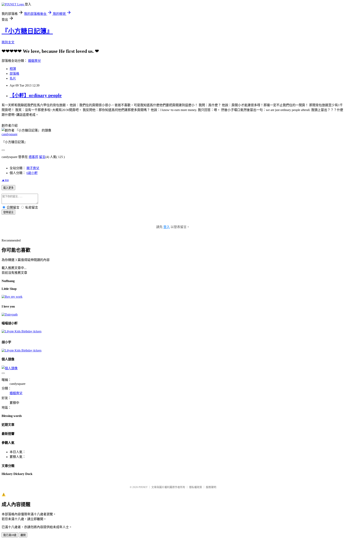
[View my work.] (12, 296)
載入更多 (8, 187)
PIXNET (143, 487)
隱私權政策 (195, 487)
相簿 (13, 68)
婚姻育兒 (34, 60)
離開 (23, 535)
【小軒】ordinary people (36, 95)
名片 (13, 78)
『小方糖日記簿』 (27, 31)
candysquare (9, 134)
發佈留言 (8, 212)
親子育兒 (32, 168)
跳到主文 (8, 42)
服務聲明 (211, 487)
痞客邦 (33, 157)
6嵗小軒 (32, 173)
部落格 (14, 73)
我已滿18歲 (9, 535)
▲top (5, 180)
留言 (42, 157)
